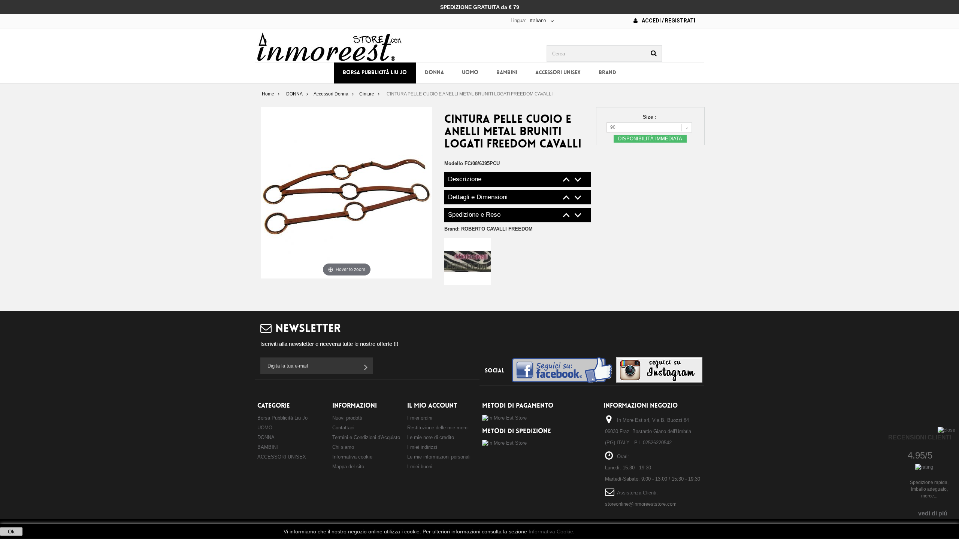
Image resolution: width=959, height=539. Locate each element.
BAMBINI (506, 73)
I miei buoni (419, 466)
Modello (453, 163)
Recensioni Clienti (919, 437)
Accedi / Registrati (668, 21)
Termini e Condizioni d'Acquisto (366, 437)
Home (268, 94)
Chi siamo (343, 447)
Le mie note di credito (430, 437)
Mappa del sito (348, 466)
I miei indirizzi (422, 447)
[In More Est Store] (329, 46)
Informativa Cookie (551, 532)
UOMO (470, 73)
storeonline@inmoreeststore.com (641, 504)
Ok (11, 532)
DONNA (434, 73)
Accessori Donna (331, 94)
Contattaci (343, 427)
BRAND (607, 73)
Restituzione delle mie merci (438, 427)
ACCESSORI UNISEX (558, 73)
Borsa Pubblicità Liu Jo (375, 73)
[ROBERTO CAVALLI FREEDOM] (467, 261)
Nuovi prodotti (347, 418)
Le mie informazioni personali (439, 457)
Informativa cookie (352, 457)
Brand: (488, 229)
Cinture (366, 94)
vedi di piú (932, 513)
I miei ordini (419, 418)
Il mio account (432, 406)
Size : (650, 117)
